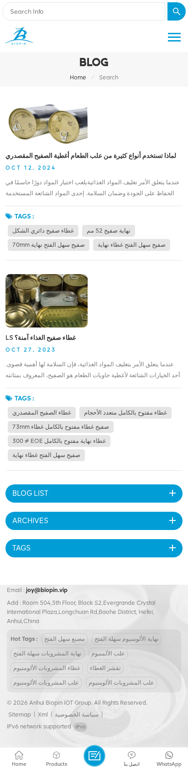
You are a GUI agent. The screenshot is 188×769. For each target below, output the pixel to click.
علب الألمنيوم (108, 653)
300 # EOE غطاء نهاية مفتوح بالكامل (59, 440)
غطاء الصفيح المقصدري (41, 412)
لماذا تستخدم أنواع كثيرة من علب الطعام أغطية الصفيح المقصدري (90, 155)
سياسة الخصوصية (77, 714)
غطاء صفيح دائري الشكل (43, 230)
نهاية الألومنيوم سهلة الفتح (126, 638)
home (78, 77)
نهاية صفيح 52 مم (109, 230)
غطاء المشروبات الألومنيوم (46, 668)
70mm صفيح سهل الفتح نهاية (48, 244)
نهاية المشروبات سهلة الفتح (47, 653)
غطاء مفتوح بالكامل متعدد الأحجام (125, 412)
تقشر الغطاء (105, 668)
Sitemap (19, 714)
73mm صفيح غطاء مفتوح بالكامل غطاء (60, 426)
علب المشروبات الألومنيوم (46, 682)
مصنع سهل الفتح (64, 638)
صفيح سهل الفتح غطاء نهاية (132, 244)
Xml (43, 714)
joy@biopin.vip (47, 590)
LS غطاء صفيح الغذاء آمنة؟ (40, 337)
